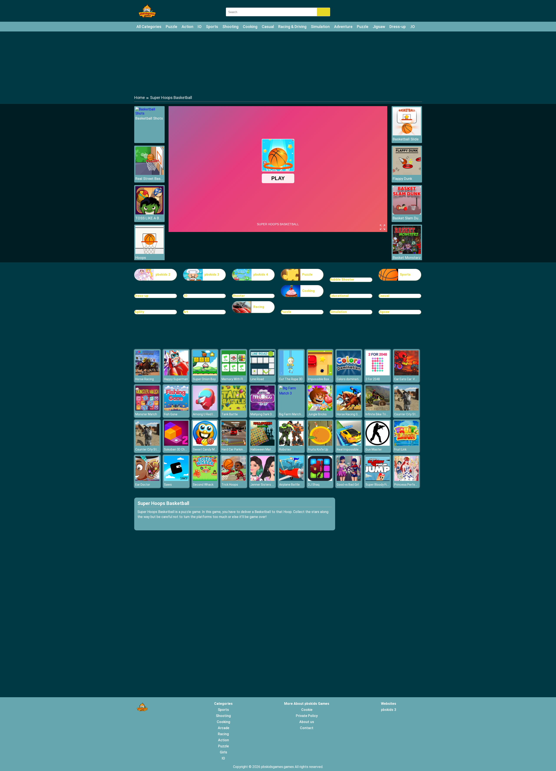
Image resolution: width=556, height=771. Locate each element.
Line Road (257, 379)
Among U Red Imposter (209, 414)
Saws (168, 484)
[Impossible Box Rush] (320, 374)
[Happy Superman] (176, 374)
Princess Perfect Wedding (412, 484)
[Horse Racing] (147, 374)
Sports (212, 26)
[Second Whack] (205, 480)
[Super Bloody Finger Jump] (378, 480)
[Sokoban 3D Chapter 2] (176, 444)
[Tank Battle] (234, 409)
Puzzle (171, 26)
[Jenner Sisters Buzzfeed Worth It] (262, 480)
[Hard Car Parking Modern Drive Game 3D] (234, 444)
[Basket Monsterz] (407, 253)
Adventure (343, 26)
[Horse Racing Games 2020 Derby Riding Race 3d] (349, 409)
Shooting (230, 26)
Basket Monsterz (407, 257)
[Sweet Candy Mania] (205, 444)
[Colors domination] (349, 374)
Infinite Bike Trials (378, 414)
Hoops (140, 257)
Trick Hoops (230, 484)
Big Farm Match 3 (291, 414)
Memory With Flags (235, 379)
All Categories (148, 26)
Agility (139, 312)
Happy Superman (176, 379)
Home (139, 97)
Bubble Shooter (342, 279)
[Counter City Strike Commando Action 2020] (406, 409)
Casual (268, 26)
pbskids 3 (211, 274)
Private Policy (307, 716)
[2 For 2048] (378, 374)
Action (187, 26)
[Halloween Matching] (262, 444)
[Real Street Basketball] (149, 174)
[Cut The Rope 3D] (291, 374)
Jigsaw (379, 26)
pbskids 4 (260, 274)
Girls (223, 752)
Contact (306, 728)
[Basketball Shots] (149, 113)
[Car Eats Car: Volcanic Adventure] (406, 374)
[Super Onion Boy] (205, 374)
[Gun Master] (378, 444)
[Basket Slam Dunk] (407, 213)
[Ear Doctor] (147, 480)
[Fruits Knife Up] (320, 444)
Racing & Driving (292, 26)
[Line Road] (262, 374)
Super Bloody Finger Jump (384, 484)
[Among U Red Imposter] (205, 409)
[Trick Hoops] (234, 480)
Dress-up (397, 26)
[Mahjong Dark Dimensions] (262, 409)
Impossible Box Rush (322, 379)
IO (200, 26)
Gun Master (374, 449)
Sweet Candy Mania (206, 449)
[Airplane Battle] (291, 480)
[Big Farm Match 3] (291, 393)
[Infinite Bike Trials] (378, 409)
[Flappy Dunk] (407, 174)
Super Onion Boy (204, 379)
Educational (339, 296)
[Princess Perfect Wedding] (406, 480)
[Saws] (176, 480)
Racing (258, 307)
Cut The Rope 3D (291, 379)
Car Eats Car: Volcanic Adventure (417, 379)
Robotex (285, 449)
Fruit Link (400, 449)
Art (185, 312)
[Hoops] (149, 253)
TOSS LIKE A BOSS (149, 218)
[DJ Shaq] (320, 480)
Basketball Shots (149, 118)
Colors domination (349, 379)
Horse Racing (144, 379)
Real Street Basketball (149, 178)
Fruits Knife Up (318, 449)
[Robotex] (291, 444)
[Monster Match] (147, 409)
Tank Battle (230, 414)
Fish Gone (170, 414)
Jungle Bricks (317, 414)
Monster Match (146, 414)
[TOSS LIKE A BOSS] (149, 213)
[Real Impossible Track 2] (349, 444)
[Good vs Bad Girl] (349, 480)
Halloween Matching (264, 449)
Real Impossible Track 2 (353, 449)
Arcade (223, 728)
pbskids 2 (163, 274)
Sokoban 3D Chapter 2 (179, 449)
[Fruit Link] (406, 444)
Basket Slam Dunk (407, 218)
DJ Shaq (313, 484)
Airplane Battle (289, 484)
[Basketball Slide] (407, 134)
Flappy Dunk (402, 178)
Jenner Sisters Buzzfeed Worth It (273, 484)
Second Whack (203, 484)
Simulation (320, 26)
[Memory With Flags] (234, 374)
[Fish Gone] (176, 409)
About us (306, 722)
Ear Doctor (142, 484)
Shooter (238, 296)
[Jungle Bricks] (320, 409)
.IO (412, 26)
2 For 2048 (373, 379)
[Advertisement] (278, 63)
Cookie (306, 710)
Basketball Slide (406, 139)
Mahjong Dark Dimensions (268, 414)
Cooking (250, 26)
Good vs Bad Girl (348, 484)
